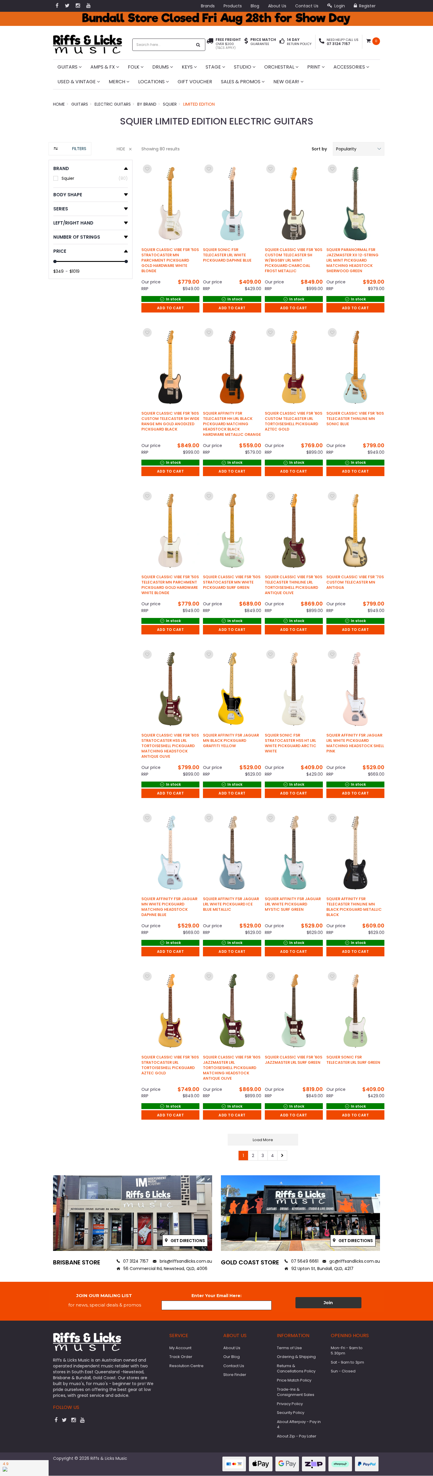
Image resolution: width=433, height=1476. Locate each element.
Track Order (180, 1356)
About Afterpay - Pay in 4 (299, 1424)
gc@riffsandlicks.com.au (354, 1261)
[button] (358, 149)
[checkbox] (90, 178)
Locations (152, 81)
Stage (214, 67)
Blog (255, 6)
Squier (170, 104)
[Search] (198, 44)
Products (233, 6)
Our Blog (231, 1356)
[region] (91, 654)
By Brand (146, 104)
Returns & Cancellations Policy (296, 1368)
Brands (208, 6)
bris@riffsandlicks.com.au (185, 1261)
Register (367, 6)
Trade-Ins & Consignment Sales (295, 1392)
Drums (161, 67)
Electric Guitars (113, 104)
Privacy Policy (290, 1404)
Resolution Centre (186, 1366)
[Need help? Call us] (321, 42)
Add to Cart (170, 307)
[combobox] (162, 44)
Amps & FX (103, 67)
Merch (117, 81)
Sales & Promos (241, 81)
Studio (243, 67)
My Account (180, 1348)
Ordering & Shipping (296, 1356)
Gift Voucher (195, 81)
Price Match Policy (294, 1380)
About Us (277, 6)
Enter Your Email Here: (216, 1295)
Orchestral (279, 67)
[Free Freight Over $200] (209, 44)
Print (314, 67)
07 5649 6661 (304, 1261)
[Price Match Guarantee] (246, 42)
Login (339, 6)
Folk (134, 67)
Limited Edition (199, 104)
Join (328, 1302)
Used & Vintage (77, 81)
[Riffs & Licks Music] (87, 42)
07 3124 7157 (135, 1261)
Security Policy (290, 1412)
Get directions (187, 1241)
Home (59, 104)
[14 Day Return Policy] (282, 42)
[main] (262, 662)
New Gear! (286, 81)
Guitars (68, 67)
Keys (188, 67)
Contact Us (306, 6)
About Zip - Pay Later (296, 1436)
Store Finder (234, 1374)
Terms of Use (289, 1348)
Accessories (349, 67)
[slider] (55, 261)
